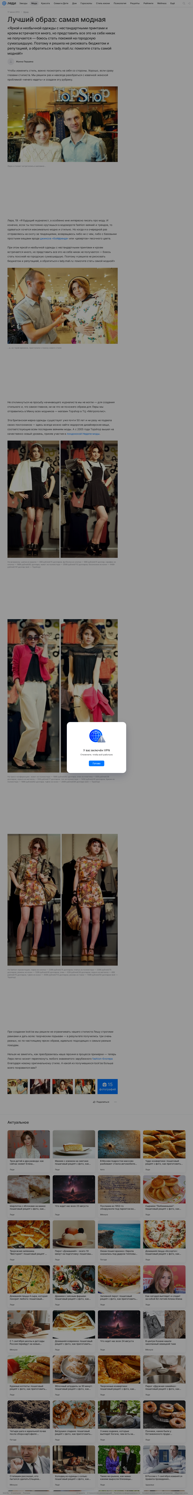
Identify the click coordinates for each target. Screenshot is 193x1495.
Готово (96, 763)
